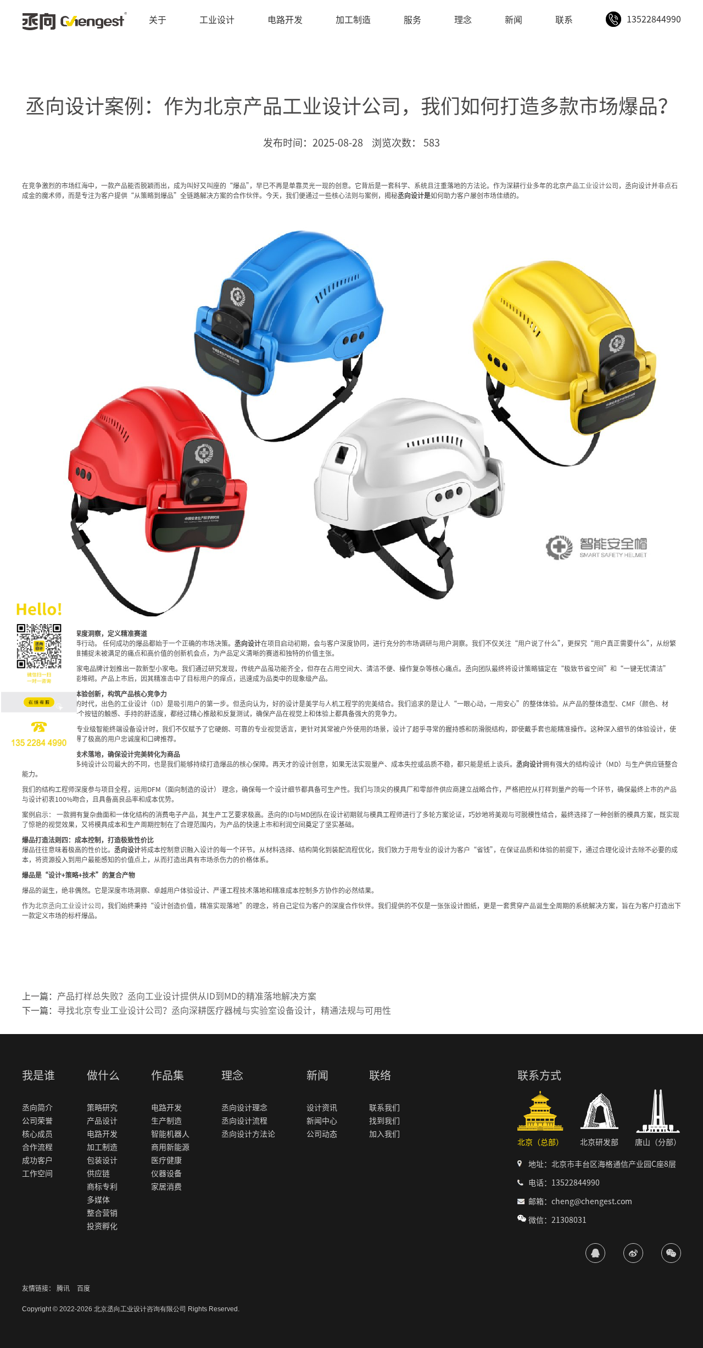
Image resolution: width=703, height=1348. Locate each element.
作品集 (167, 1075)
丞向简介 (37, 1107)
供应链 (98, 1173)
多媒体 (98, 1200)
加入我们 (384, 1134)
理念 (463, 19)
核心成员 (37, 1134)
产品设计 (102, 1121)
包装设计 (102, 1160)
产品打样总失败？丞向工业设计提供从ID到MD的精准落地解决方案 (186, 996)
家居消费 (166, 1186)
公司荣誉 (37, 1121)
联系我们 (384, 1107)
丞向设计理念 (244, 1107)
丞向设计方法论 (248, 1134)
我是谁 (38, 1075)
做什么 (103, 1075)
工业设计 (217, 19)
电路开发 (285, 19)
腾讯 (63, 1288)
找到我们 (384, 1121)
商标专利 (102, 1186)
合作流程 (37, 1147)
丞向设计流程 (244, 1121)
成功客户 (37, 1160)
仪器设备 (166, 1173)
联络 (380, 1075)
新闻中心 (321, 1121)
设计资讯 (321, 1107)
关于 (157, 19)
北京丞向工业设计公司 (68, 905)
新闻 (513, 19)
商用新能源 (170, 1147)
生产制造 (166, 1121)
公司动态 (321, 1134)
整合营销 (102, 1213)
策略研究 (102, 1107)
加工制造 (353, 19)
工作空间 (37, 1173)
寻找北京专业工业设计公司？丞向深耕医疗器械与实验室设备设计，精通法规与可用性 (224, 1010)
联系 (564, 19)
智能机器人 (170, 1134)
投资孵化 (102, 1226)
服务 (412, 19)
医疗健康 (166, 1160)
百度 (83, 1288)
